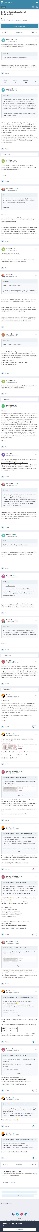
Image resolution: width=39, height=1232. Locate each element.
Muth (8, 695)
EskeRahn (9, 188)
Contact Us (19, 1218)
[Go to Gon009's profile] (3, 662)
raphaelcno (10, 334)
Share (20, 1192)
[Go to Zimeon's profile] (3, 576)
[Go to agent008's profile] (3, 40)
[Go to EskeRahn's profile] (3, 189)
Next (32, 32)
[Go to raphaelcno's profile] (3, 335)
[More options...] (36, 40)
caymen (5, 19)
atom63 (9, 454)
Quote (7, 73)
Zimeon (9, 575)
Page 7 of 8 (19, 32)
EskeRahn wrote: (10, 586)
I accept (20, 1229)
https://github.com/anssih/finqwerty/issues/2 (13, 925)
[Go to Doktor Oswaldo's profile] (3, 772)
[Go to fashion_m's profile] (3, 406)
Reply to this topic (19, 26)
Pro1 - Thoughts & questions (19, 20)
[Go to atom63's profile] (3, 455)
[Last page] (36, 32)
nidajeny (9, 160)
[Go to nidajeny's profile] (3, 161)
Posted (11, 41)
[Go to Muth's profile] (3, 696)
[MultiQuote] (2, 73)
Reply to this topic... (10, 1182)
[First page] (2, 32)
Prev (6, 32)
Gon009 (9, 661)
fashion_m (10, 405)
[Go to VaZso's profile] (3, 535)
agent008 (9, 39)
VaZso (8, 534)
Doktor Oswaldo (12, 771)
